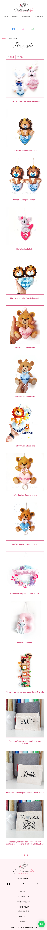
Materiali (15, 22)
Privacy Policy (23, 902)
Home (6, 16)
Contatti (32, 22)
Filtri (12, 57)
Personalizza (26, 16)
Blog (23, 22)
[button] (41, 924)
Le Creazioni (23, 911)
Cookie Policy (23, 907)
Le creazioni (39, 16)
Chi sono (15, 16)
